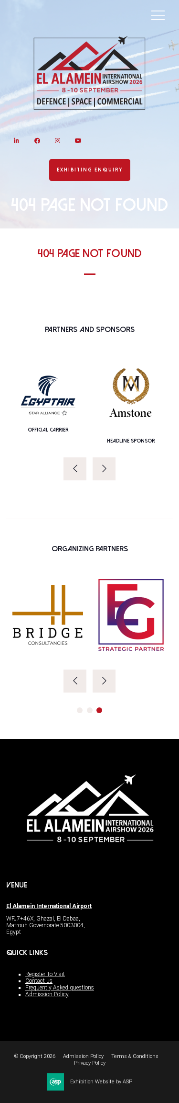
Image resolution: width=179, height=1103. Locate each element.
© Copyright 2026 (34, 1056)
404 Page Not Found (90, 254)
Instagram (57, 140)
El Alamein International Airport (49, 906)
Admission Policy (47, 994)
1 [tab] (80, 710)
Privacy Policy (89, 1063)
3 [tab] (99, 710)
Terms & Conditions (134, 1056)
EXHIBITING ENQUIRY (90, 169)
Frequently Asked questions (59, 987)
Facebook (37, 140)
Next (104, 468)
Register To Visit (45, 974)
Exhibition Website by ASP (101, 1082)
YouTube (78, 140)
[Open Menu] (158, 14)
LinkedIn (16, 140)
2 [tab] (90, 710)
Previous (74, 468)
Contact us (39, 981)
